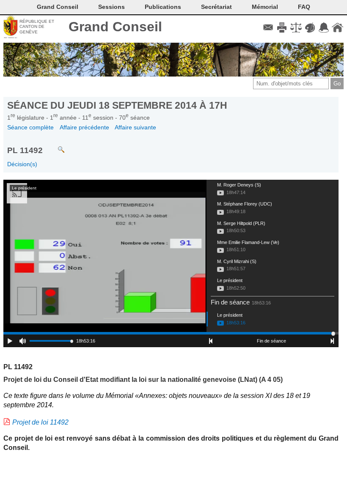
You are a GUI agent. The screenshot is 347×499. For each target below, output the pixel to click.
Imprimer (282, 27)
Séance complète (30, 127)
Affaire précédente (84, 127)
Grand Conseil (115, 26)
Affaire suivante (135, 127)
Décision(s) (22, 164)
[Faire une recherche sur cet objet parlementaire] (55, 145)
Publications (163, 6)
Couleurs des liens (310, 27)
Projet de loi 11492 (40, 422)
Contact (268, 27)
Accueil (337, 27)
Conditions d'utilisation (296, 27)
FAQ (304, 6)
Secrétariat (216, 6)
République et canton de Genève (36, 26)
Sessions (111, 6)
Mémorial (265, 6)
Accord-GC (323, 27)
